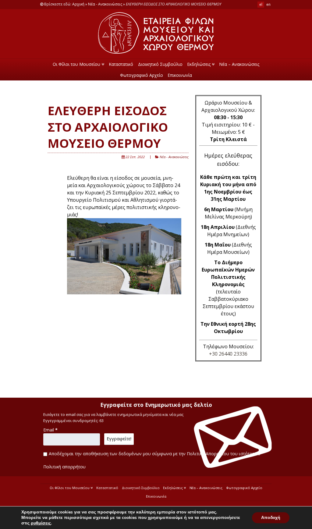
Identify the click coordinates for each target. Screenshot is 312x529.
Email (50, 430)
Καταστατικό (121, 64)
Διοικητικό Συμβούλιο (160, 64)
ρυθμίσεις (41, 523)
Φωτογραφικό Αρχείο (141, 75)
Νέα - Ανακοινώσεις (105, 4)
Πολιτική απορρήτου (64, 467)
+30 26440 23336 (228, 353)
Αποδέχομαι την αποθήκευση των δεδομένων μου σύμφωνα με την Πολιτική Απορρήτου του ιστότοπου (155, 453)
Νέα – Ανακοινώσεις (239, 64)
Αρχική (78, 4)
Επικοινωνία (180, 75)
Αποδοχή (270, 517)
